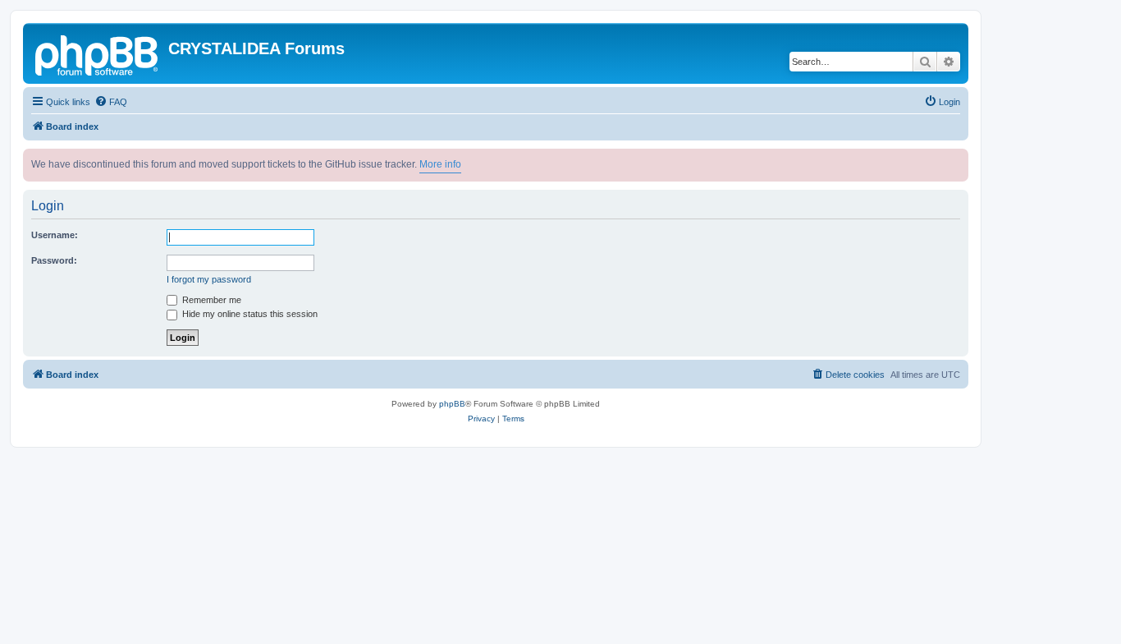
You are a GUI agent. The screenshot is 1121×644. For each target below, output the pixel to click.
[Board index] (97, 53)
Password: (54, 260)
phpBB (452, 403)
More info (440, 164)
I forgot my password (209, 279)
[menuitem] (110, 102)
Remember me (210, 300)
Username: (54, 235)
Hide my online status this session (249, 314)
